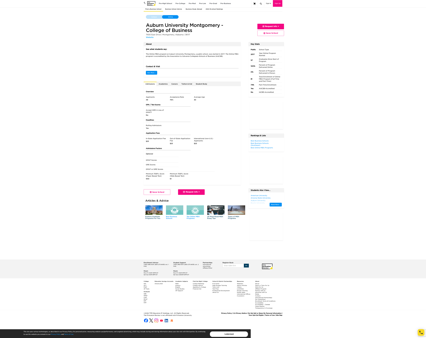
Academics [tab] (163, 84)
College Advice (198, 285)
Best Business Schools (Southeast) (260, 144)
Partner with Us (260, 290)
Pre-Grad (213, 3)
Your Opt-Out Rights (256, 315)
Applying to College (199, 287)
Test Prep (215, 289)
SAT (145, 283)
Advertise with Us (261, 292)
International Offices (243, 294)
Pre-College (180, 3)
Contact (257, 296)
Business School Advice (173, 9)
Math (177, 283)
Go (246, 265)
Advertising (206, 266)
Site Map (279, 315)
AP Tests (146, 289)
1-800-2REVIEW (156, 264)
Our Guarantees (260, 299)
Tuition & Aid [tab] (186, 84)
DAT (145, 301)
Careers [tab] (174, 84)
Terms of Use (68, 334)
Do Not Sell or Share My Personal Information (264, 313)
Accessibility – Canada (262, 304)
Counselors (240, 296)
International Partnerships (263, 297)
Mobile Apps (241, 292)
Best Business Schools (171, 217)
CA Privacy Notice (240, 313)
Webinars (240, 283)
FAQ (145, 266)
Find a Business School (153, 9)
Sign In (268, 3)
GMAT (145, 295)
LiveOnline (240, 289)
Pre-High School (165, 3)
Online (170, 17)
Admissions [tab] (150, 84)
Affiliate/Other (207, 268)
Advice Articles (242, 285)
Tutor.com (215, 287)
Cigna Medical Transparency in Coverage (263, 307)
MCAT (145, 299)
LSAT (145, 297)
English (177, 287)
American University (259, 195)
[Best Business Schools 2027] (174, 210)
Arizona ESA (159, 283)
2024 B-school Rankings (214, 9)
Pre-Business (225, 3)
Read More (275, 204)
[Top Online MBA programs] (195, 210)
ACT (145, 285)
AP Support (179, 290)
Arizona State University (261, 198)
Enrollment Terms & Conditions (265, 301)
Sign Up (278, 3)
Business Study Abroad (194, 9)
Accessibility (259, 303)
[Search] (261, 3)
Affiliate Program (260, 289)
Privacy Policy (56, 334)
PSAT (145, 287)
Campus (154, 17)
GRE (145, 294)
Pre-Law (202, 3)
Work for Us (259, 287)
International (207, 264)
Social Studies (179, 289)
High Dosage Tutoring (219, 285)
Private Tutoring (242, 290)
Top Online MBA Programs (193, 217)
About (257, 283)
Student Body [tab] (201, 84)
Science (177, 285)
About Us (215, 292)
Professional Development (221, 290)
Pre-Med (192, 3)
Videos (239, 287)
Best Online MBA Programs (262, 148)
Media (257, 294)
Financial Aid (197, 289)
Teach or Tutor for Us (262, 285)
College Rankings (198, 283)
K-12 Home (215, 283)
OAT (145, 302)
